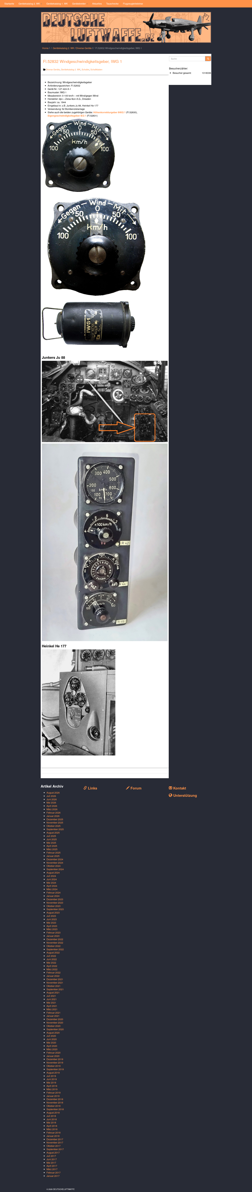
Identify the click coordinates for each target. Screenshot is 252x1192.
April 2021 (52, 1006)
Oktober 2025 (54, 826)
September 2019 (55, 1069)
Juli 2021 (51, 996)
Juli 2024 (51, 876)
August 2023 (53, 912)
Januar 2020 (53, 1056)
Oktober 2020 (54, 1026)
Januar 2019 (53, 1096)
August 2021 (53, 992)
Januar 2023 (53, 936)
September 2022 (55, 949)
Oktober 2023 (54, 906)
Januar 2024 (53, 896)
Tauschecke (112, 3)
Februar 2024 (54, 892)
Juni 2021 (52, 999)
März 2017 (52, 1169)
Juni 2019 (52, 1079)
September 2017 (55, 1149)
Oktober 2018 (54, 1106)
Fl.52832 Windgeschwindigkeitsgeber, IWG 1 (82, 61)
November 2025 (55, 822)
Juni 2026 (52, 799)
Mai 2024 (51, 882)
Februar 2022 (54, 972)
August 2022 (53, 952)
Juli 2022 (51, 956)
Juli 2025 (51, 836)
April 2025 (52, 846)
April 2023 (52, 926)
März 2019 (52, 1089)
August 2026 (53, 792)
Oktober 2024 (54, 866)
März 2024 (52, 889)
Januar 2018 (53, 1136)
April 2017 (52, 1165)
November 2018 (55, 1102)
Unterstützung (184, 795)
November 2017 (55, 1142)
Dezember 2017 (55, 1139)
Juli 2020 (51, 1035)
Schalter (85, 69)
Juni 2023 (52, 919)
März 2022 (52, 969)
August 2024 (53, 872)
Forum (135, 788)
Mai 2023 (51, 922)
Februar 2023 (54, 932)
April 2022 (52, 966)
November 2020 (55, 1022)
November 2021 (55, 982)
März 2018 (52, 1129)
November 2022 (55, 942)
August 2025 (53, 832)
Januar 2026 (53, 816)
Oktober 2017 (54, 1146)
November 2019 (55, 1062)
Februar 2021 (54, 1012)
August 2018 (53, 1112)
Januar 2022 (53, 976)
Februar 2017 (54, 1172)
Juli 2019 (51, 1076)
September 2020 (55, 1029)
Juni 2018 (52, 1119)
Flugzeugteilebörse (133, 3)
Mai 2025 (51, 842)
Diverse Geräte (84, 48)
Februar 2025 (54, 852)
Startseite (9, 3)
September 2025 (55, 829)
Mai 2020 (51, 1042)
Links (92, 788)
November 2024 (55, 862)
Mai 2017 (51, 1162)
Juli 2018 (51, 1116)
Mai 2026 (51, 802)
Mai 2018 (51, 1122)
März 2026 (52, 809)
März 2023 (52, 929)
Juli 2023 (51, 916)
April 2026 (52, 806)
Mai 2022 (51, 962)
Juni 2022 (52, 959)
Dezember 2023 (55, 899)
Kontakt (179, 788)
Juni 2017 (52, 1159)
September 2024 (55, 869)
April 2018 (52, 1126)
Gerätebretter (79, 3)
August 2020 (53, 1032)
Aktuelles (97, 3)
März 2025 (52, 849)
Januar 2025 (53, 856)
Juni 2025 (52, 839)
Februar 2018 (54, 1132)
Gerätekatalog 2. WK (30, 3)
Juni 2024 (52, 879)
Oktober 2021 (54, 986)
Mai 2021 (51, 1002)
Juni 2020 (52, 1039)
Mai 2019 (51, 1082)
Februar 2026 (54, 812)
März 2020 (52, 1049)
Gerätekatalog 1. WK (57, 3)
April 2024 (52, 886)
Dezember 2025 (55, 819)
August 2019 (53, 1072)
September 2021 (55, 989)
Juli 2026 (51, 796)
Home (45, 48)
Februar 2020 (54, 1052)
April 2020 (52, 1046)
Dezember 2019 (55, 1059)
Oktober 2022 (54, 946)
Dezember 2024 (55, 859)
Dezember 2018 (55, 1099)
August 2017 (53, 1152)
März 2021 (52, 1009)
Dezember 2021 (55, 979)
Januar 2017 (53, 1176)
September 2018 (55, 1109)
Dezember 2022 (55, 939)
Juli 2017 (51, 1156)
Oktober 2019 (54, 1066)
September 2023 (55, 909)
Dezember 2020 (55, 1019)
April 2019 (52, 1086)
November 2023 (55, 902)
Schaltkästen (96, 69)
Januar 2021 (53, 1016)
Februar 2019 (54, 1092)
